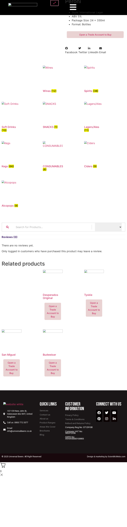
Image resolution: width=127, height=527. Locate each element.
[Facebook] (99, 413)
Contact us (45, 414)
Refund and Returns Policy (77, 423)
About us (44, 418)
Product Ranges (47, 422)
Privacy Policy (72, 415)
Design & (91, 456)
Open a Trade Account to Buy (95, 34)
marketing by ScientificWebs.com (110, 456)
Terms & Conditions (75, 419)
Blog (42, 434)
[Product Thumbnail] (55, 3)
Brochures (45, 430)
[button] (71, 50)
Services (44, 410)
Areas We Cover (47, 427)
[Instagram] (107, 419)
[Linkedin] (114, 419)
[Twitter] (107, 413)
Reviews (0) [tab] (10, 237)
